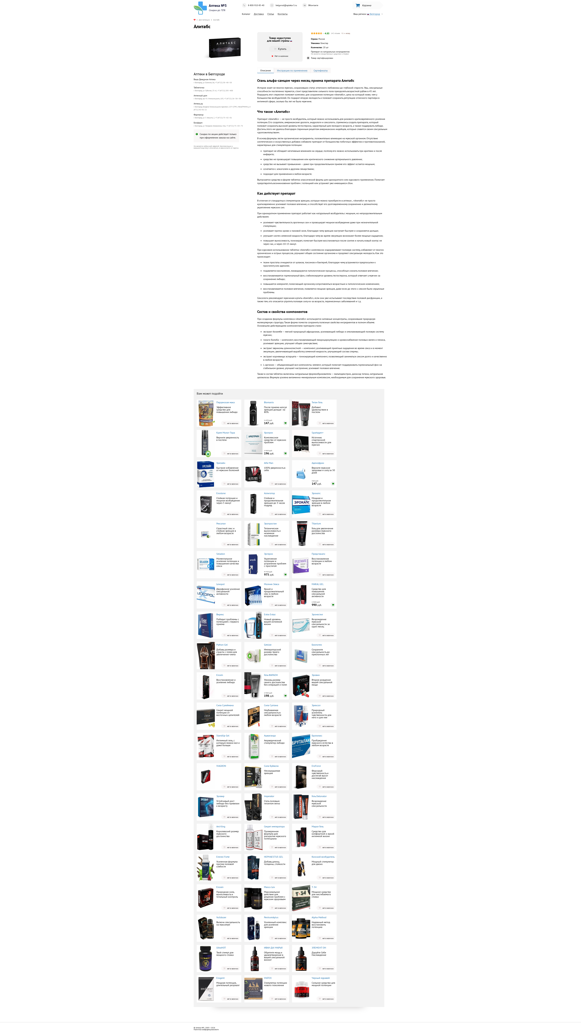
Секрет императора (274, 826)
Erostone (221, 493)
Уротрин (268, 432)
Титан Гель (317, 402)
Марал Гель (317, 826)
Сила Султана (271, 705)
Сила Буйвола (271, 765)
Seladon (220, 553)
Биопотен (317, 644)
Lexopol (220, 584)
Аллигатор (269, 493)
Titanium (316, 523)
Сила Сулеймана (225, 705)
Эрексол (316, 705)
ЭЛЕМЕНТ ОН (319, 947)
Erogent (220, 977)
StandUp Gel (222, 735)
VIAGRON (221, 765)
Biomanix (269, 402)
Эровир (220, 796)
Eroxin (219, 674)
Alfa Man (268, 462)
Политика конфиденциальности (206, 1029)
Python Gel (222, 644)
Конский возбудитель (323, 856)
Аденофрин (318, 462)
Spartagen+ (317, 432)
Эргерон (268, 553)
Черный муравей (321, 977)
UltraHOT (221, 947)
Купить (219, 176)
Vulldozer (221, 917)
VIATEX (268, 977)
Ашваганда (270, 735)
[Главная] (194, 20)
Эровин (316, 674)
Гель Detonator (319, 796)
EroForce (316, 765)
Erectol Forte (223, 856)
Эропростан (270, 523)
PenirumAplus (271, 917)
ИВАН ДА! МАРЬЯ (273, 947)
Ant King (220, 826)
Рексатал (221, 523)
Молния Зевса (271, 584)
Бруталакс (317, 735)
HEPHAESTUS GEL (273, 856)
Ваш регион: (366, 13)
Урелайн (220, 462)
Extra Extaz (270, 614)
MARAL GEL (318, 584)
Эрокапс (316, 493)
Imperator (269, 796)
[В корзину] (285, 423)
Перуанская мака (225, 402)
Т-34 (314, 887)
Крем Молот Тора (225, 432)
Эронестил (317, 614)
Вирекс (220, 614)
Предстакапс (318, 553)
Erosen (219, 887)
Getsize (267, 644)
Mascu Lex (269, 887)
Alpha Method (319, 917)
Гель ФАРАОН (271, 674)
